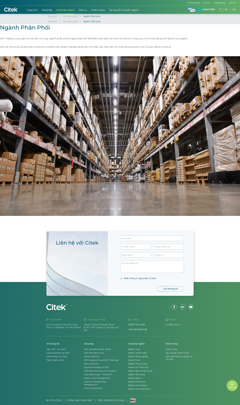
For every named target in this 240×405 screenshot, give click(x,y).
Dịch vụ (83, 10)
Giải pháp (47, 10)
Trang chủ (32, 10)
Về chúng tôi (194, 3)
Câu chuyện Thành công (177, 353)
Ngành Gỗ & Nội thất (138, 367)
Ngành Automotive (137, 385)
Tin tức (206, 3)
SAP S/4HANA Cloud (94, 353)
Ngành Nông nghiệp (138, 356)
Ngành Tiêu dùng (136, 374)
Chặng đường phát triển (58, 353)
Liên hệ (232, 3)
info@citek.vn (173, 324)
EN (234, 9)
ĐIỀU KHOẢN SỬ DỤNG (111, 400)
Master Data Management (97, 378)
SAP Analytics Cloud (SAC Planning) (101, 360)
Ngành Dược (134, 360)
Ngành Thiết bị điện (137, 353)
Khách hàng (98, 10)
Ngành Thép (134, 349)
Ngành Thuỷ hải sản (137, 363)
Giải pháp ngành (65, 10)
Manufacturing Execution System (100, 371)
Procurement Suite (93, 388)
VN (226, 9)
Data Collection (91, 363)
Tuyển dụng (219, 3)
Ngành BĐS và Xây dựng (140, 371)
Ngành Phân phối (136, 381)
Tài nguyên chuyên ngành (124, 10)
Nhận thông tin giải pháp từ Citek (140, 278)
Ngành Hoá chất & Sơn (139, 389)
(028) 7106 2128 (136, 324)
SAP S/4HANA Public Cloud (97, 349)
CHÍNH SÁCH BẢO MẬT (80, 400)
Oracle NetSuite (91, 356)
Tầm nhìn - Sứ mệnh (56, 349)
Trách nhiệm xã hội (55, 360)
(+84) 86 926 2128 (137, 329)
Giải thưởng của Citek (56, 356)
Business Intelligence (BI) (96, 367)
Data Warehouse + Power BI (98, 374)
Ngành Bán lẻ (134, 378)
